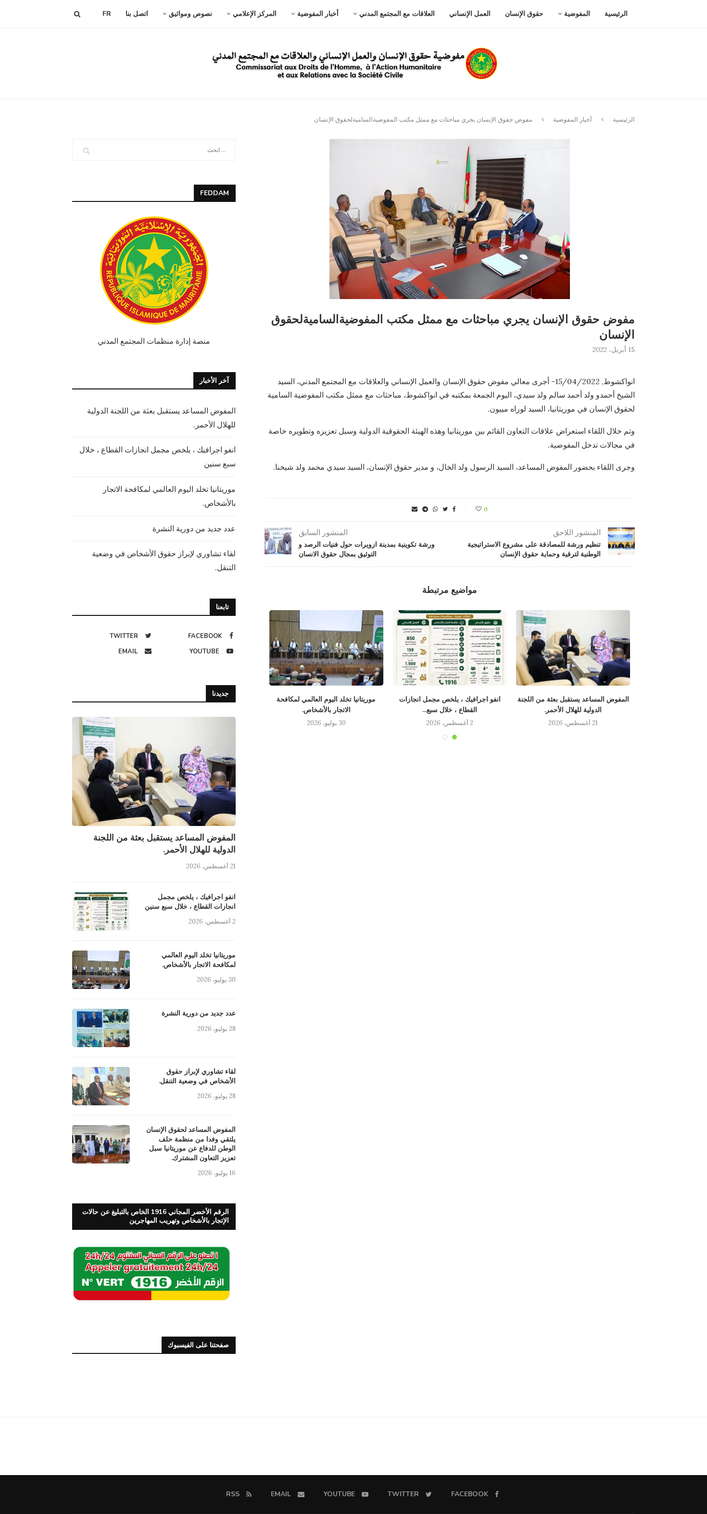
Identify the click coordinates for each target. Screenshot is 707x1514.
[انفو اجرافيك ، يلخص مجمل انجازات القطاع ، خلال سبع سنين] (450, 648)
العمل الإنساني (470, 13)
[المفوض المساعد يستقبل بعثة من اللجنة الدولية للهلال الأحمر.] (573, 648)
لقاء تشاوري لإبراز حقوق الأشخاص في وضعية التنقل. (197, 1076)
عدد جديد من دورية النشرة (194, 528)
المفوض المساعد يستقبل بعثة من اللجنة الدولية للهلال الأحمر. (164, 843)
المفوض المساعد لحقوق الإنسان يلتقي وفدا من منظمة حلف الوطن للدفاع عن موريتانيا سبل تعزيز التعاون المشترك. (191, 1144)
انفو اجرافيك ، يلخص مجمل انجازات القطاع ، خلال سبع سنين (190, 901)
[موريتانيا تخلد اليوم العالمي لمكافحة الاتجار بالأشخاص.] (326, 648)
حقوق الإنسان (524, 13)
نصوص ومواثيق (190, 13)
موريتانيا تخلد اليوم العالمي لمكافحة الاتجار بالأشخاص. (199, 960)
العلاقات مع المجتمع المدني (397, 13)
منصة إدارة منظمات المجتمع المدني (154, 341)
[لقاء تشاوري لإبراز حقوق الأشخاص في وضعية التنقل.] (101, 1086)
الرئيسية (616, 13)
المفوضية (577, 13)
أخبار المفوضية (318, 13)
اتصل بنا (137, 13)
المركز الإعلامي (255, 13)
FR (106, 13)
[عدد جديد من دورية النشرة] (101, 1028)
